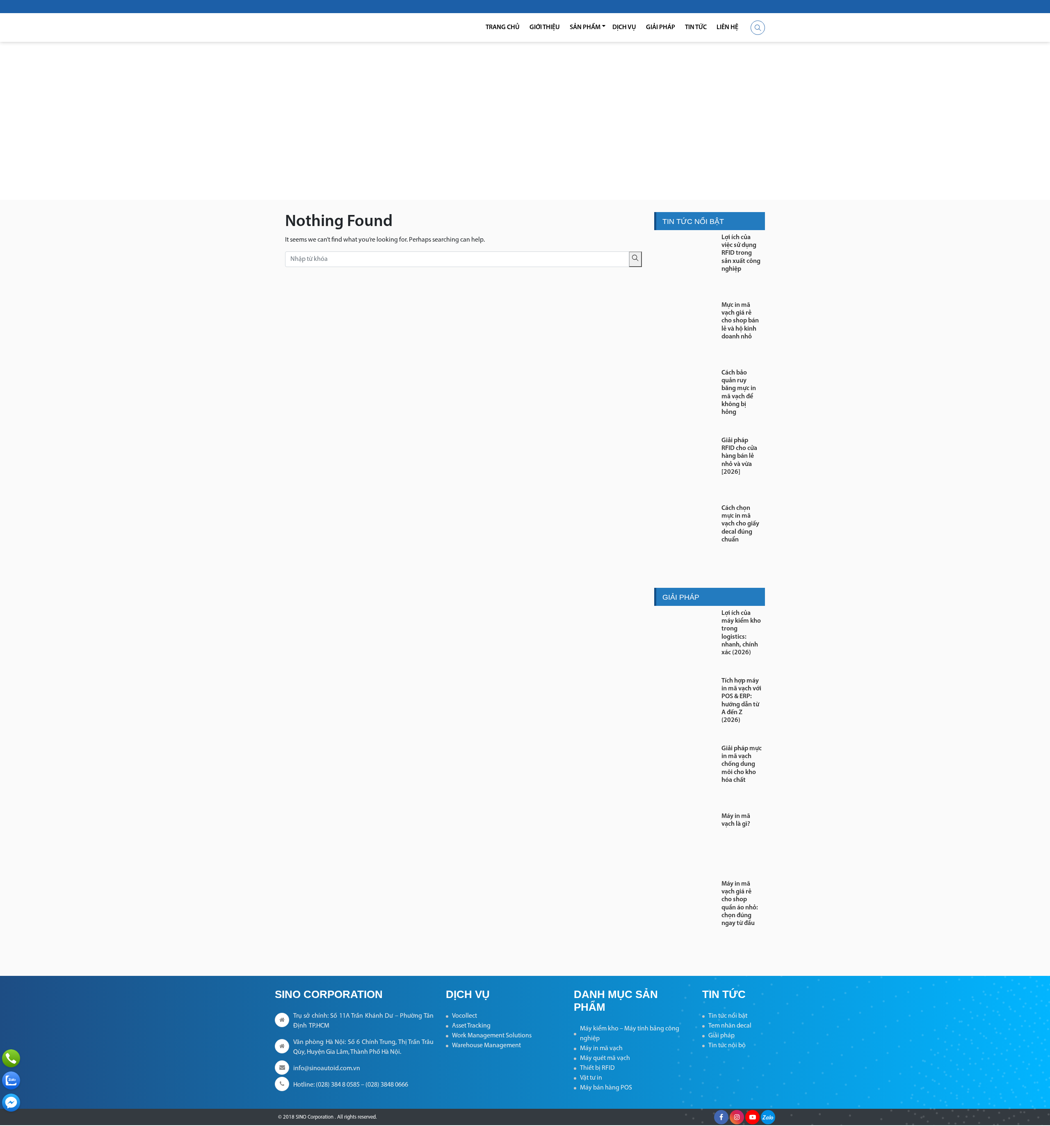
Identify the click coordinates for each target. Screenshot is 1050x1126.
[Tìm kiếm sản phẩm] (758, 28)
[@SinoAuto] (11, 1103)
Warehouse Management (486, 1045)
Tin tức (696, 27)
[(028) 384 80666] (11, 1058)
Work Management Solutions (492, 1035)
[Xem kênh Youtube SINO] (752, 1117)
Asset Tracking (471, 1026)
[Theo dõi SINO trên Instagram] (737, 1117)
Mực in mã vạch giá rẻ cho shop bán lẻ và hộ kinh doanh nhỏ (740, 321)
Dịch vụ (624, 27)
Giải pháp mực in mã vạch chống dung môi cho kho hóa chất (741, 764)
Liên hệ (727, 27)
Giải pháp (660, 27)
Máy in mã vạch (601, 1048)
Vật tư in (591, 1078)
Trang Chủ (503, 27)
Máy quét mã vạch (605, 1058)
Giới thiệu (545, 27)
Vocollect (464, 1016)
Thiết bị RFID (597, 1068)
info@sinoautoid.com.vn (326, 1068)
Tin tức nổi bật (727, 1016)
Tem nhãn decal (729, 1026)
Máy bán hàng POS (606, 1088)
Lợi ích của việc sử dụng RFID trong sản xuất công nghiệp (740, 253)
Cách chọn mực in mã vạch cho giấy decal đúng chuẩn (740, 524)
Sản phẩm (585, 27)
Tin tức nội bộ (727, 1045)
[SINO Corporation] (328, 27)
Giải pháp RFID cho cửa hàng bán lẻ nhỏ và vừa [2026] (739, 456)
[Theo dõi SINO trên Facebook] (721, 1117)
